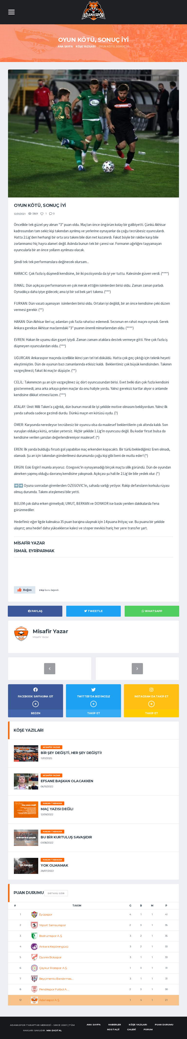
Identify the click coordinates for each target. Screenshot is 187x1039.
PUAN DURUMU (164, 1024)
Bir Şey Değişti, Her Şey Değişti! (71, 753)
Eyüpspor (45, 914)
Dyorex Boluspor (50, 957)
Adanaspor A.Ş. (49, 1000)
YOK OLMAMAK (54, 865)
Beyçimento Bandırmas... (56, 978)
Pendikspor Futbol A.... (54, 989)
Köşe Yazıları (85, 46)
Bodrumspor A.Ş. (50, 936)
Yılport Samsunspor (52, 925)
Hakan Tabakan (52, 803)
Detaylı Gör (56, 893)
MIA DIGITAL (54, 1030)
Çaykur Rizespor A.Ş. (53, 968)
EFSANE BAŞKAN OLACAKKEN (67, 781)
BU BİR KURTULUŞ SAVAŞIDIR (66, 837)
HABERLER (114, 1024)
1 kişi (41, 590)
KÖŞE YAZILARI (138, 1024)
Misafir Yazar (51, 747)
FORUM (148, 1029)
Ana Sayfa (65, 46)
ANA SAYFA (94, 1024)
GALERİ (131, 1029)
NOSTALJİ (113, 1029)
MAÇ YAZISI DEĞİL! (57, 809)
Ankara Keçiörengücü (53, 946)
